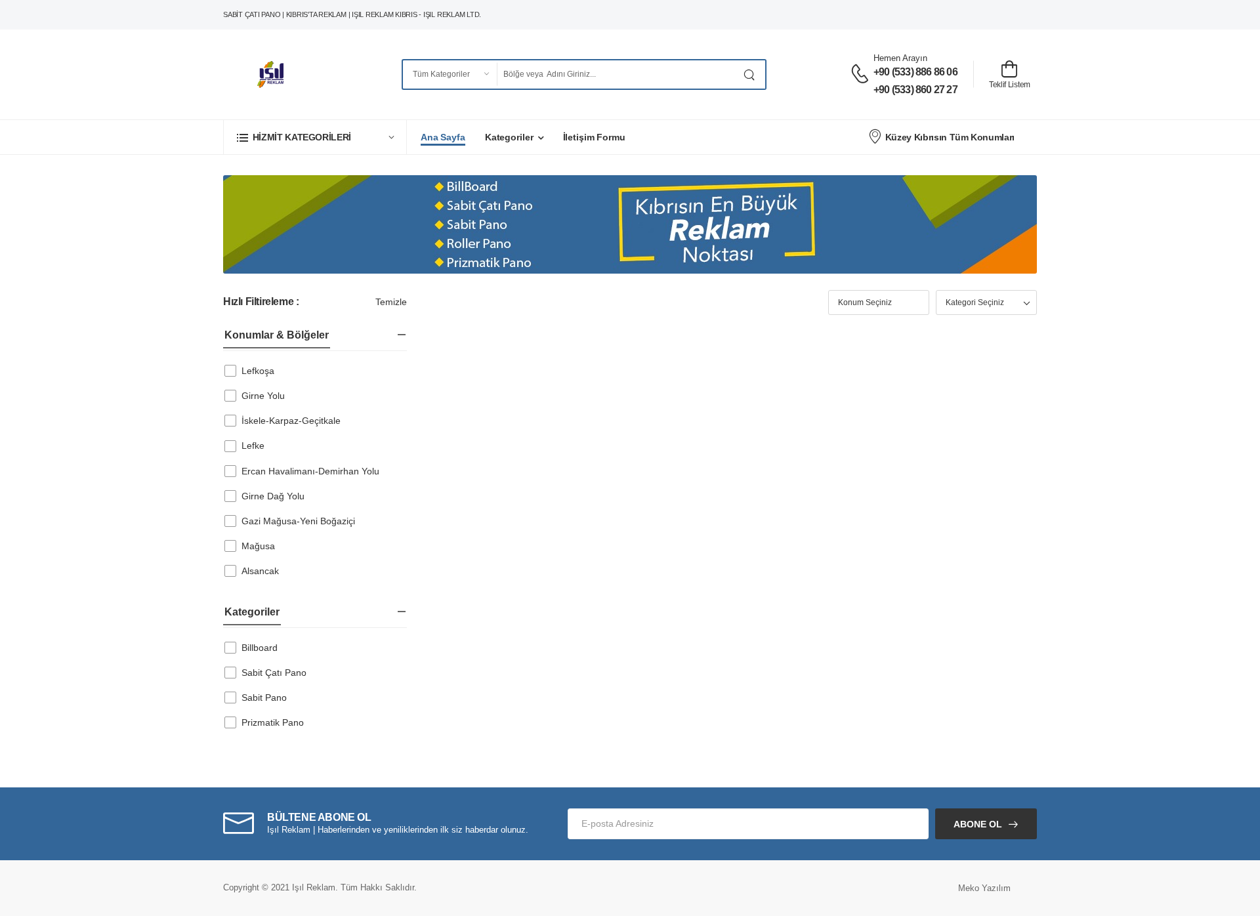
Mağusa (258, 546)
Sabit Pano (264, 697)
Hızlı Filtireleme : (261, 301)
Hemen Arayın (900, 58)
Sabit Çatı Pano (274, 672)
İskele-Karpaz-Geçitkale (291, 420)
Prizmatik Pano (273, 722)
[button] (315, 137)
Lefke (253, 445)
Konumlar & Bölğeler (276, 335)
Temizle (391, 301)
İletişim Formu (594, 137)
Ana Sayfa (443, 137)
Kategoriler (509, 137)
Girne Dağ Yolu (273, 496)
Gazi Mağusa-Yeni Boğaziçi (298, 521)
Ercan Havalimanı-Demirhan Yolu (310, 471)
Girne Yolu (263, 395)
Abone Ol (978, 824)
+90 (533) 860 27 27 (915, 89)
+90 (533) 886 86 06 (915, 71)
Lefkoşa (258, 370)
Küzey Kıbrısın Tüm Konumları (950, 137)
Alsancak (260, 571)
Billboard (260, 647)
